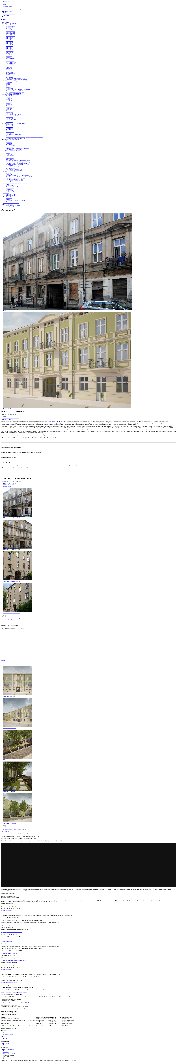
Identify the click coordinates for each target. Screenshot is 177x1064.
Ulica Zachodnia (9, 122)
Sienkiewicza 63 (9, 130)
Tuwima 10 (8, 199)
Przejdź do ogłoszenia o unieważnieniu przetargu (11, 932)
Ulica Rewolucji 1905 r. (11, 62)
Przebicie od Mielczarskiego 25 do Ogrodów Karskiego (18, 161)
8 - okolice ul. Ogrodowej (9, 171)
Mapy (4, 1044)
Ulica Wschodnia (10, 64)
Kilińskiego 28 (9, 28)
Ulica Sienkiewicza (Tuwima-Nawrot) (14, 134)
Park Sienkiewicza (10, 132)
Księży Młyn (6, 193)
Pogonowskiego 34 (10, 26)
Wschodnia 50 (9, 54)
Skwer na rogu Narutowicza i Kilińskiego (15, 90)
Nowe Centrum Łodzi (8, 196)
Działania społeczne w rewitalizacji (11, 203)
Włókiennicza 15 (9, 49)
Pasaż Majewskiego (10, 58)
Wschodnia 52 (9, 56)
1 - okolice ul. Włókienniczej (9, 14)
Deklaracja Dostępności (8, 1049)
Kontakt (5, 1050)
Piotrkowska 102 (9, 124)
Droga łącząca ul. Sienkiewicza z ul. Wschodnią (16, 79)
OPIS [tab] (4, 416)
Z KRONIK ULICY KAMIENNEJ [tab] (11, 418)
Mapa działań (6, 22)
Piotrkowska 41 (9, 189)
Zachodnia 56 (9, 105)
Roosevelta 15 (9, 142)
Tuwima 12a (9, 74)
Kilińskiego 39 (9, 82)
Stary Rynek (8, 110)
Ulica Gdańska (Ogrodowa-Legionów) (14, 170)
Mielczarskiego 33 (10, 159)
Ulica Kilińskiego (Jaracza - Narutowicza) (15, 92)
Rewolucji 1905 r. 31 (10, 36)
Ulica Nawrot (9, 133)
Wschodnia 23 (9, 100)
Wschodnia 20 (9, 99)
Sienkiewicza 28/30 (10, 73)
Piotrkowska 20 (9, 185)
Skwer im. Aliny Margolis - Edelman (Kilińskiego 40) (18, 89)
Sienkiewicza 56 (9, 144)
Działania (5, 12)
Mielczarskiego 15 (10, 157)
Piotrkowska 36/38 (10, 188)
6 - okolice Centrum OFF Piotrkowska (11, 139)
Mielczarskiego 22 (10, 158)
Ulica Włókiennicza (10, 63)
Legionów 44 (9, 154)
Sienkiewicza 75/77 (10, 145)
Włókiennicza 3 (6, 15)
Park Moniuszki (9, 88)
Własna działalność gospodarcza (13, 205)
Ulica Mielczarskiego (10, 168)
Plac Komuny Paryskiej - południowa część (15, 138)
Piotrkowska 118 (9, 128)
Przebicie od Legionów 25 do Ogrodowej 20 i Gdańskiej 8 (19, 176)
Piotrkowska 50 (9, 190)
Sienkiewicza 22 (9, 71)
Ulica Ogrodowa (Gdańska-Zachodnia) (14, 180)
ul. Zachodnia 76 (7, 201)
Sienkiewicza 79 (9, 147)
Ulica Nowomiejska (10, 113)
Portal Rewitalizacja (7, 11)
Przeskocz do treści (7, 3)
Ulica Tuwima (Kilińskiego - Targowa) (14, 93)
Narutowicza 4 (9, 67)
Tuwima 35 (8, 84)
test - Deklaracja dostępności (9, 1053)
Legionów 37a (9, 153)
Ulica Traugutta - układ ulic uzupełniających (15, 78)
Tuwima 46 (8, 85)
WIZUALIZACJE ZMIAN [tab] (9, 484)
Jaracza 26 (8, 24)
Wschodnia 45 (9, 53)
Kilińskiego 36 (9, 29)
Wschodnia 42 (9, 104)
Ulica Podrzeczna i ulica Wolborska (14, 115)
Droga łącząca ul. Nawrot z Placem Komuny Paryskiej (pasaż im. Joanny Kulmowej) (24, 137)
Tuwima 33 (8, 83)
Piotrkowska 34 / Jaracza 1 (12, 186)
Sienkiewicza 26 (9, 72)
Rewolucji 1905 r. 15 (10, 32)
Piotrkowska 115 (9, 127)
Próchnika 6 (8, 184)
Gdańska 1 (8, 152)
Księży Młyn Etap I (10, 194)
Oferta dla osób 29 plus (11, 206)
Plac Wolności (9, 108)
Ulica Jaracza (9, 59)
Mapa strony (6, 1052)
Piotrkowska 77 (9, 69)
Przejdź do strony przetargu (7, 910)
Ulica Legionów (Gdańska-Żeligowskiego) (15, 166)
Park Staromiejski (10, 107)
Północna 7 (8, 97)
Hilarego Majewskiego (50, 421)
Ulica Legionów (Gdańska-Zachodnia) (14, 179)
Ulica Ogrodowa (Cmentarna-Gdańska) (14, 169)
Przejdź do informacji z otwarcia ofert (9, 925)
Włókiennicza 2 (9, 37)
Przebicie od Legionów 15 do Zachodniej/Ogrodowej (17, 175)
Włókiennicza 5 (9, 41)
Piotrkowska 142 (9, 140)
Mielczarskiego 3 (10, 155)
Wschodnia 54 (9, 57)
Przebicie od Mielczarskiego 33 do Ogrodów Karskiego (18, 160)
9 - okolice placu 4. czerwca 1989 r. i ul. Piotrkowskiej (15, 183)
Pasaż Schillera (9, 135)
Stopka (4, 4)
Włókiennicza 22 (9, 52)
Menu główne (6, 1)
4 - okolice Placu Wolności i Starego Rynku (12, 94)
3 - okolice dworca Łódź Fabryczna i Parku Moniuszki (15, 80)
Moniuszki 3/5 (9, 198)
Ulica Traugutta (9, 77)
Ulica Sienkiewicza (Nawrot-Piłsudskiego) (15, 149)
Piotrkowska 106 (9, 125)
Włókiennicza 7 (9, 43)
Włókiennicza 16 (9, 51)
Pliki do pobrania (7, 1043)
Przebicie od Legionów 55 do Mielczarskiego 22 (16, 163)
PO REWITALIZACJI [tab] (8, 419)
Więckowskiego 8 (10, 191)
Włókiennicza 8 (9, 44)
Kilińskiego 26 (9, 27)
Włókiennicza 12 (9, 47)
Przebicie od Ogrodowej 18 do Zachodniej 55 (16, 178)
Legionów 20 (9, 174)
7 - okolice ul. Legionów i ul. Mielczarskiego (13, 150)
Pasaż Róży (8, 109)
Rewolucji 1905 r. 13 (10, 31)
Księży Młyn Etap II (10, 195)
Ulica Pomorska (9, 117)
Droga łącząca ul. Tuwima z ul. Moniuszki (15, 200)
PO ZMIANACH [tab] (7, 486)
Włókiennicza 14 (9, 48)
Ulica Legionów (9, 112)
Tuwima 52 (8, 87)
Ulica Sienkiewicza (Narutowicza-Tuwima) (15, 76)
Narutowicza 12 (9, 68)
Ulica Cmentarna (9, 165)
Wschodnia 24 (9, 102)
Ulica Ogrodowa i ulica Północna (13, 114)
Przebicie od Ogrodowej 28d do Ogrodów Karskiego (17, 164)
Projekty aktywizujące (8, 204)
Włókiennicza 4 (9, 39)
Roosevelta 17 (9, 143)
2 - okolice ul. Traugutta (8, 66)
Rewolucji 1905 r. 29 (10, 34)
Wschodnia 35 (9, 103)
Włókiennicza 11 (9, 46)
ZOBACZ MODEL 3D (6, 831)
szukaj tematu (17, 9)
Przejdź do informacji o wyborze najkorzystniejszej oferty (13, 960)
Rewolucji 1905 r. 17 (10, 33)
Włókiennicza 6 (9, 42)
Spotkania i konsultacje (8, 1034)
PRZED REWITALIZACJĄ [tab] (9, 483)
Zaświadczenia (6, 1032)
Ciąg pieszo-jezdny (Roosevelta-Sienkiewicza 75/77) (17, 148)
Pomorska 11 (9, 95)
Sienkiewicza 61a (10, 129)
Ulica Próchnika (9, 118)
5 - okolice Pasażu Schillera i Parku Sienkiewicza (14, 123)
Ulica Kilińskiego (10, 61)
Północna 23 (9, 98)
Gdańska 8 (8, 173)
